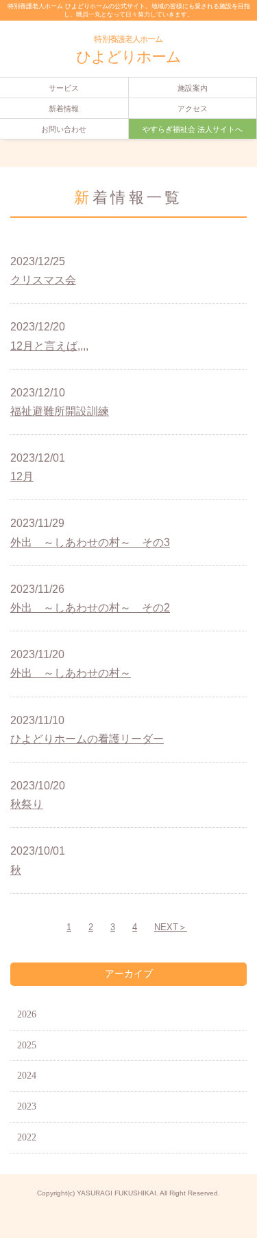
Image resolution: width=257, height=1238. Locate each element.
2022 (26, 1137)
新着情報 (64, 108)
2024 (26, 1075)
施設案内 (193, 88)
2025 (26, 1045)
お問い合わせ (63, 129)
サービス (64, 88)
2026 (26, 1014)
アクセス (193, 108)
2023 (26, 1106)
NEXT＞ (170, 927)
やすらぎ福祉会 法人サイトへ (193, 129)
